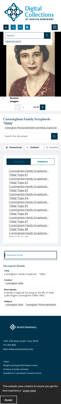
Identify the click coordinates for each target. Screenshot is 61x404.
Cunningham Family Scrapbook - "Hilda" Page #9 (28, 235)
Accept (8, 399)
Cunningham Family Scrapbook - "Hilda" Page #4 (28, 196)
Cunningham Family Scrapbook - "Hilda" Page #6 (28, 211)
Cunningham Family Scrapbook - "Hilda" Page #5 (28, 204)
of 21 (36, 107)
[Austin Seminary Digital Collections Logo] (29, 12)
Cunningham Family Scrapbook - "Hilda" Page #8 (28, 227)
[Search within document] (54, 136)
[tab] (19, 162)
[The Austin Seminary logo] (23, 327)
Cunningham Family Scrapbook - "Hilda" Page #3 (28, 188)
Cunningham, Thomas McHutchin (41, 304)
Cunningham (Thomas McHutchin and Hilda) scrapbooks (31, 128)
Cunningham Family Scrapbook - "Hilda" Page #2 (28, 180)
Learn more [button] (29, 390)
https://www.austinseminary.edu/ (18, 349)
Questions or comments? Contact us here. (22, 373)
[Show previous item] (17, 107)
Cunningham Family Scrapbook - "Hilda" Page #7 (28, 219)
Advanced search (13, 41)
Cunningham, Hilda (14, 283)
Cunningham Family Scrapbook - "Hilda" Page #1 (28, 173)
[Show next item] (42, 107)
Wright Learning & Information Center (20, 365)
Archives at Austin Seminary (15, 369)
